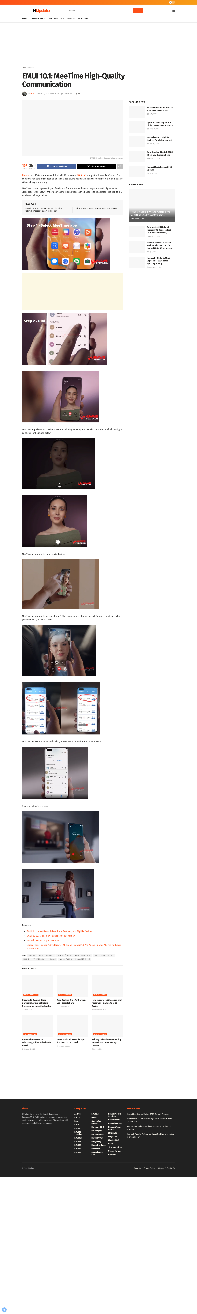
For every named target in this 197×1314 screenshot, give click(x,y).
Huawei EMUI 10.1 (82, 959)
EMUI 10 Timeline (78, 1133)
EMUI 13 (77, 1149)
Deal (76, 1121)
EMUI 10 (31, 68)
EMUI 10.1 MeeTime (83, 955)
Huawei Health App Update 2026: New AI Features (148, 1114)
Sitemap (161, 1168)
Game (93, 1117)
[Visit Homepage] (40, 10)
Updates (112, 1155)
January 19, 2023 (153, 129)
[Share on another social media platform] (120, 166)
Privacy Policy (149, 1168)
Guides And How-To (96, 1122)
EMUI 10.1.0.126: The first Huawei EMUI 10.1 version (51, 936)
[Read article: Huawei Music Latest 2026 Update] (137, 171)
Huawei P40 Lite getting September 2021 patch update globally (158, 261)
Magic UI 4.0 (113, 1140)
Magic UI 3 (112, 1133)
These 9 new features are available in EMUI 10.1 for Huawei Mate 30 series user (160, 245)
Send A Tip (83, 18)
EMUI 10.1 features (64, 955)
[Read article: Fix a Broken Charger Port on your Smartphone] (72, 986)
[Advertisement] (98, 45)
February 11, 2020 (154, 158)
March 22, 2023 (153, 144)
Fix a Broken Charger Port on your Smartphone (96, 208)
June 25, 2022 (97, 1049)
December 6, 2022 (64, 1007)
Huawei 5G (96, 1149)
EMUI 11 (26, 959)
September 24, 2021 (155, 267)
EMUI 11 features (40, 959)
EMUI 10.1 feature (46, 955)
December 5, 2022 (99, 1010)
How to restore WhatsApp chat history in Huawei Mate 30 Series (107, 1003)
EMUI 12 (77, 1145)
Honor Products (31, 995)
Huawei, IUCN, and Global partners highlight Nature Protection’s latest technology (37, 1003)
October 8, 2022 (29, 1049)
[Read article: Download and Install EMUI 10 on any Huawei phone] (137, 156)
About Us (137, 1168)
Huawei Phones (115, 1123)
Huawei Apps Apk (97, 1153)
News (70, 18)
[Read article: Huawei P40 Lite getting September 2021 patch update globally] (137, 262)
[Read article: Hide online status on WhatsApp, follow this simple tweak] (37, 1026)
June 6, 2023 (27, 1010)
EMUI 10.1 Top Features (103, 955)
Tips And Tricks (66, 94)
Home (24, 18)
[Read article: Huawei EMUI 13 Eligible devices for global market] (137, 142)
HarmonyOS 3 (97, 1131)
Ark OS (77, 1117)
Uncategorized (115, 1151)
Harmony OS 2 (97, 1127)
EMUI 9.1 (94, 1114)
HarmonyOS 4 (97, 1134)
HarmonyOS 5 (97, 1138)
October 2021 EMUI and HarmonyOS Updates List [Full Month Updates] (159, 230)
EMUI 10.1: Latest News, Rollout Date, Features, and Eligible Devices (59, 931)
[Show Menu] (173, 11)
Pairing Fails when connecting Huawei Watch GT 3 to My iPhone (107, 1042)
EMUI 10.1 (32, 955)
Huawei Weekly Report (114, 1128)
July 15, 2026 (152, 114)
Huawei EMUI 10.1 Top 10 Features (43, 940)
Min (32, 94)
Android (77, 1114)
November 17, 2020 (138, 219)
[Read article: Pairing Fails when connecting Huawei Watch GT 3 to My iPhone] (107, 1026)
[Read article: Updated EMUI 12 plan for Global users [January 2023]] (137, 127)
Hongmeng (96, 1141)
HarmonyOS (37, 18)
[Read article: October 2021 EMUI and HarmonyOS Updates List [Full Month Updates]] (137, 231)
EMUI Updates (55, 18)
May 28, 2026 (152, 173)
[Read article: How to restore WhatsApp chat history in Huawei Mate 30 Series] (107, 986)
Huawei (25, 175)
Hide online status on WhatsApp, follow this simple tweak (36, 1042)
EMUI (76, 1125)
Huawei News (114, 1120)
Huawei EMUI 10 (65, 959)
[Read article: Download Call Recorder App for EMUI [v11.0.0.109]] (72, 1026)
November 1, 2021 (154, 236)
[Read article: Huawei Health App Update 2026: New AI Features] (137, 112)
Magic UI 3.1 (113, 1136)
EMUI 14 (77, 1152)
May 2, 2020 (152, 252)
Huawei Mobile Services (114, 1115)
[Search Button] (138, 10)
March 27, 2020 (43, 94)
